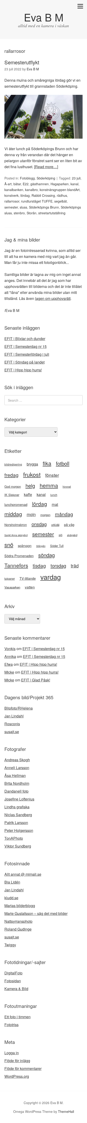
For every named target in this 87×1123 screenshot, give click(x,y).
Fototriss (11, 1024)
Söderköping (46, 178)
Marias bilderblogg (19, 905)
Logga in (11, 1052)
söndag (46, 555)
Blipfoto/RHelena (18, 708)
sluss (23, 207)
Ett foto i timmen (17, 1016)
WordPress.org (16, 1076)
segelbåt (60, 201)
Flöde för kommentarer (23, 1068)
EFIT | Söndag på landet (24, 362)
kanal (74, 184)
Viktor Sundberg (17, 846)
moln (31, 514)
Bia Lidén (12, 882)
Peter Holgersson (18, 830)
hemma (49, 485)
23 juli (76, 178)
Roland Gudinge (18, 929)
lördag (25, 195)
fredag (11, 474)
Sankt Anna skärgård (16, 535)
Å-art (8, 184)
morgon (45, 515)
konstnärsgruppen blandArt (60, 189)
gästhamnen (39, 184)
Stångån (40, 546)
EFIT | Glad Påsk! (35, 680)
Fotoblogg (27, 178)
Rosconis (12, 723)
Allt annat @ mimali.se (22, 874)
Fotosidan (12, 980)
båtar (17, 184)
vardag (50, 577)
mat (55, 504)
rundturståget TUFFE (36, 201)
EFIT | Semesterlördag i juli (26, 354)
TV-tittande (27, 578)
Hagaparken (60, 184)
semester (11, 207)
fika (47, 463)
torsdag (58, 565)
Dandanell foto (16, 791)
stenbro (19, 213)
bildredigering (13, 464)
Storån (31, 213)
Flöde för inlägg (17, 1060)
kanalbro (31, 189)
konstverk (11, 195)
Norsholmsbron (15, 524)
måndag (64, 514)
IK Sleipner (11, 495)
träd (75, 565)
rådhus (62, 195)
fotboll (62, 463)
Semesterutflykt (21, 62)
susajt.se (11, 731)
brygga (32, 464)
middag (13, 514)
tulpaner (9, 578)
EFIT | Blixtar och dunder (24, 338)
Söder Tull (57, 546)
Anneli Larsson (16, 767)
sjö (60, 535)
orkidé (55, 525)
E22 (26, 184)
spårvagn (25, 545)
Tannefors (16, 565)
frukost (32, 474)
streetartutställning (51, 213)
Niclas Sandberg (18, 814)
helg (30, 485)
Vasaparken (12, 587)
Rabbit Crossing (43, 195)
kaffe (28, 494)
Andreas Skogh (17, 759)
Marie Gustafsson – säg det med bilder (36, 913)
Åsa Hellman (15, 775)
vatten (30, 586)
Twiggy (10, 944)
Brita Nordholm (16, 783)
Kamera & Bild (16, 988)
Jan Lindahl (14, 716)
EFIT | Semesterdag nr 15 (25, 346)
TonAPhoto (13, 838)
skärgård (72, 535)
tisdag (39, 565)
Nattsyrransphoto (18, 921)
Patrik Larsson (16, 822)
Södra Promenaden (19, 555)
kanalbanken (13, 189)
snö (8, 545)
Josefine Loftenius (19, 799)
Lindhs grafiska (16, 806)
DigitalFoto (13, 973)
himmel (67, 486)
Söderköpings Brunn (44, 207)
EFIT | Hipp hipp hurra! (23, 370)
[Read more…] (46, 166)
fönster (52, 475)
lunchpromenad (15, 504)
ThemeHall (66, 1111)
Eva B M (43, 16)
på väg (69, 524)
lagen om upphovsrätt (53, 298)
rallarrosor (11, 201)
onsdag (39, 524)
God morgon (12, 486)
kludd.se (11, 897)
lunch (53, 495)
